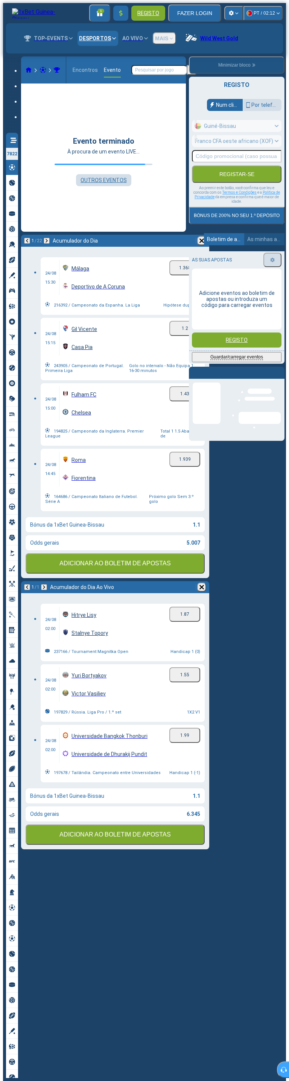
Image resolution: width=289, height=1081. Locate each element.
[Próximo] (47, 241)
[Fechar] (278, 379)
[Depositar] (120, 13)
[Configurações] (233, 13)
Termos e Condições (239, 192)
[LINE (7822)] (28, 69)
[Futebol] (42, 69)
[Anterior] (27, 241)
